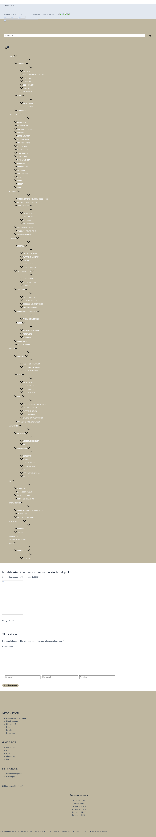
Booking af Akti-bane (17, 540)
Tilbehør (12, 238)
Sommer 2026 (14, 536)
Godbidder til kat (24, 492)
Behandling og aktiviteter (16, 718)
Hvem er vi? (22, 551)
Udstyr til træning (25, 517)
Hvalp (19, 177)
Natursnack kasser (25, 228)
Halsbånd (21, 356)
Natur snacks (28, 217)
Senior (20, 184)
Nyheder (20, 529)
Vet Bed (26, 286)
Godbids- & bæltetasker (33, 304)
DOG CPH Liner (29, 393)
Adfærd (20, 133)
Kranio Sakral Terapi (32, 473)
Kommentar (7, 647)
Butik (8, 750)
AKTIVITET (21, 433)
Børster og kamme (31, 330)
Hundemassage (29, 463)
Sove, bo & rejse (24, 271)
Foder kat (21, 489)
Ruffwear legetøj (31, 257)
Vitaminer (21, 170)
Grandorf (27, 81)
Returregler (10, 777)
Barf (19, 96)
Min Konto (10, 747)
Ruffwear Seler (30, 411)
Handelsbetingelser (14, 774)
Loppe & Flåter (23, 136)
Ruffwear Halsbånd (31, 367)
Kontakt (26, 558)
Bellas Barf (28, 107)
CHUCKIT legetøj (30, 253)
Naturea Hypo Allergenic (33, 75)
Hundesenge (28, 279)
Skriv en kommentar (10, 577)
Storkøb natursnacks (26, 231)
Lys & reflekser (30, 301)
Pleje (19, 323)
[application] (15, 56)
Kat (10, 481)
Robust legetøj (29, 267)
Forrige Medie (7, 621)
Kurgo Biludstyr (30, 282)
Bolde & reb (28, 264)
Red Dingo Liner (29, 386)
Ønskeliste (10, 756)
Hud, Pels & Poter (24, 129)
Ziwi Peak (27, 78)
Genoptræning (29, 466)
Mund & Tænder (23, 160)
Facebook (10, 730)
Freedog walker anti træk (34, 404)
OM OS (11, 543)
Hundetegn (21, 341)
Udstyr (12, 349)
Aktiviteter (13, 426)
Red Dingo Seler (30, 408)
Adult (19, 180)
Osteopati (27, 456)
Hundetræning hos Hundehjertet (31, 510)
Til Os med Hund (23, 345)
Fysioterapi (28, 459)
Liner (19, 375)
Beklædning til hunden (27, 311)
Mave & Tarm (22, 146)
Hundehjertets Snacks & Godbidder (32, 199)
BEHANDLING (22, 448)
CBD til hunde (23, 174)
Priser (26, 444)
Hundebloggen (12, 721)
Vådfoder (21, 111)
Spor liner (27, 382)
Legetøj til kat (23, 495)
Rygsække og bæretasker (28, 422)
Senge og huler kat (25, 499)
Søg (149, 36)
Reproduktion (23, 163)
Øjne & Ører (22, 157)
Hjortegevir (28, 213)
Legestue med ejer (31, 441)
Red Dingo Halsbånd (31, 364)
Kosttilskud (14, 115)
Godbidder (13, 191)
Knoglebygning (23, 143)
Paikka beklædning (31, 319)
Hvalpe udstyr (29, 297)
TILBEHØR (21, 290)
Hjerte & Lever (23, 150)
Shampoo (27, 337)
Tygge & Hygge (23, 206)
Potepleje (27, 334)
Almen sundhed (23, 122)
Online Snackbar (24, 234)
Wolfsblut (27, 92)
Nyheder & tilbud (16, 521)
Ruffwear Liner (29, 389)
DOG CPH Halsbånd (30, 371)
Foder (11, 56)
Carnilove (27, 88)
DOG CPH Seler (29, 414)
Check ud (10, 759)
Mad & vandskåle (30, 307)
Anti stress (22, 514)
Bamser (26, 260)
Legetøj (20, 246)
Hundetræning (15, 503)
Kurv (8, 753)
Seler (19, 397)
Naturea (26, 71)
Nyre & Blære (23, 153)
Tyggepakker (28, 224)
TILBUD (19, 532)
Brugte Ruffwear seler (33, 418)
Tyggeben (27, 220)
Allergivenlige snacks (27, 202)
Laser (25, 470)
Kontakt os (10, 733)
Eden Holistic (28, 85)
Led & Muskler (23, 139)
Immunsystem (23, 126)
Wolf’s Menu (28, 103)
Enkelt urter (22, 167)
